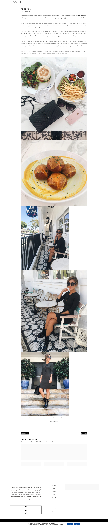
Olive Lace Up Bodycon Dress (27, 417)
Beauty (47, 2)
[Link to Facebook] (26, 507)
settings (61, 524)
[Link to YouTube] (26, 511)
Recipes (53, 2)
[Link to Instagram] (26, 509)
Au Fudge (80, 15)
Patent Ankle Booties (40, 417)
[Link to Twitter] (26, 513)
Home (54, 485)
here (54, 417)
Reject (76, 524)
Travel (60, 2)
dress (51, 417)
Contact (94, 2)
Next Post (84, 433)
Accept (69, 524)
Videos (81, 2)
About (87, 2)
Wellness (74, 2)
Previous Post (25, 433)
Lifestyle (66, 2)
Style (41, 2)
